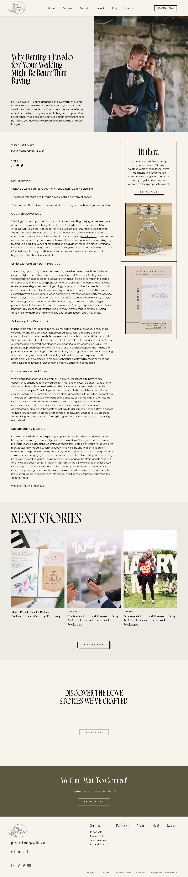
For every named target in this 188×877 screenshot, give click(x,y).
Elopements (97, 836)
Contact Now (94, 802)
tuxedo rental (88, 236)
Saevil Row (159, 873)
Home (51, 8)
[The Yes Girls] (16, 8)
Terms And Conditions (122, 873)
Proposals (96, 832)
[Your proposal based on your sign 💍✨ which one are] (174, 673)
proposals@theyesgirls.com (28, 843)
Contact (129, 8)
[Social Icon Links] (14, 865)
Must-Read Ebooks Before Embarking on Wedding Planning (35, 614)
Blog (114, 8)
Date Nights (97, 844)
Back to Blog (94, 645)
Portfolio (84, 8)
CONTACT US (149, 192)
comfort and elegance (45, 344)
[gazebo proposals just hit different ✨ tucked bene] (13, 735)
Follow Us (94, 732)
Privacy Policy (140, 873)
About (100, 8)
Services (67, 8)
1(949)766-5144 (165, 8)
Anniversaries (98, 840)
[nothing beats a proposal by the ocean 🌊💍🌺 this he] (20, 686)
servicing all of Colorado (73, 275)
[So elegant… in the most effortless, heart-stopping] (167, 717)
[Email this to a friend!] (12, 165)
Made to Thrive (171, 873)
